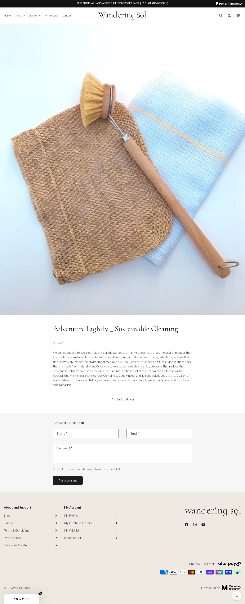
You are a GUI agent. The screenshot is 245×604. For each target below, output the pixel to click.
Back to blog (125, 399)
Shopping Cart (73, 537)
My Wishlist (71, 530)
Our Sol (9, 523)
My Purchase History (78, 523)
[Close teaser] (40, 593)
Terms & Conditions (16, 530)
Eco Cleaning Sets (134, 361)
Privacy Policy (13, 537)
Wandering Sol (21, 587)
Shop (7, 515)
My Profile (71, 515)
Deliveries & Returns (17, 545)
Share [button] (60, 342)
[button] (19, 16)
